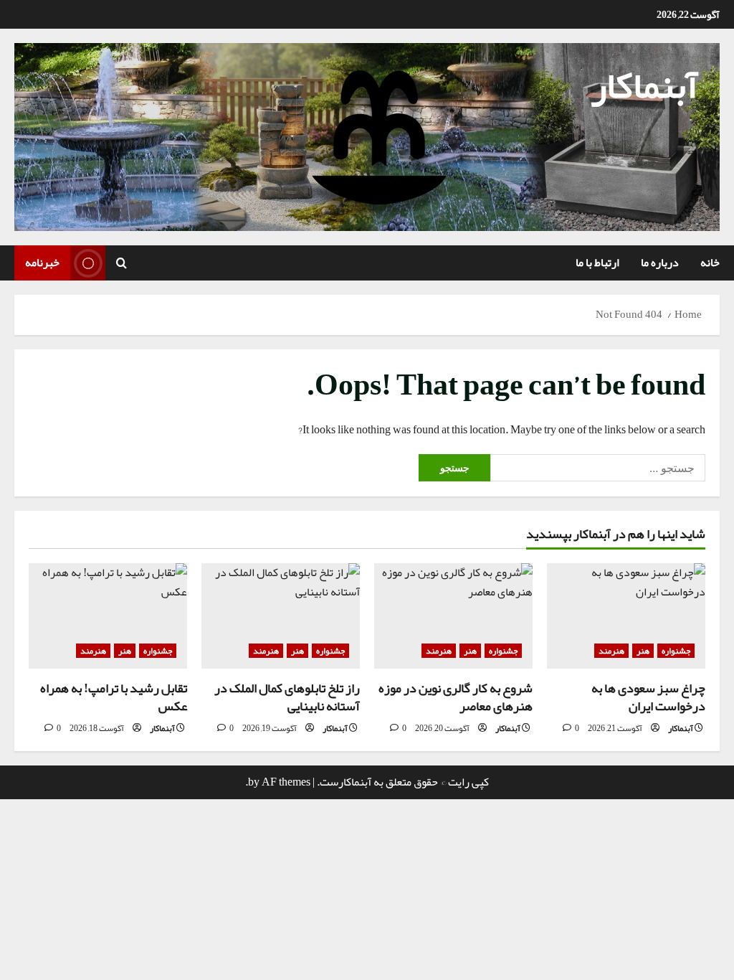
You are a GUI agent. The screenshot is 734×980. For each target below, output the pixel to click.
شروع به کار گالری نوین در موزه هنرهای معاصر (455, 697)
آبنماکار (644, 85)
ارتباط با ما (597, 262)
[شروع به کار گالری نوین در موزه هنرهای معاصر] (453, 616)
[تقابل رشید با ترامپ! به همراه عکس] (108, 616)
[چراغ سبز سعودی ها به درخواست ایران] (626, 616)
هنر (643, 651)
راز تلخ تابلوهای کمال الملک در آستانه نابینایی (287, 697)
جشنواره (676, 651)
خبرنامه (42, 262)
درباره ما (660, 262)
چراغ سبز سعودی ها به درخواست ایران (648, 697)
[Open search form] (121, 263)
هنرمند (611, 651)
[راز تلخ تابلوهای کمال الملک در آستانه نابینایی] (280, 616)
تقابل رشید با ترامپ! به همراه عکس (113, 697)
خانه (710, 262)
